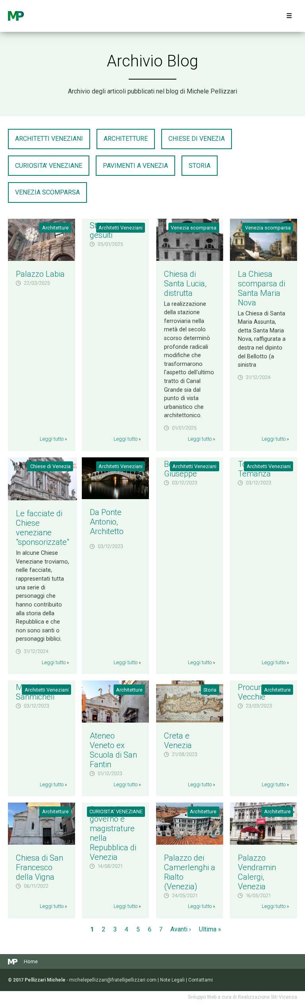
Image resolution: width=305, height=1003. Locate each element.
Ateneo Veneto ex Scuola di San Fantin (113, 750)
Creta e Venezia (178, 740)
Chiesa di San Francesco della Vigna (39, 867)
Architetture (126, 138)
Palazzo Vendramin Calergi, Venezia (257, 872)
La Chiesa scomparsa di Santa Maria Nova (261, 288)
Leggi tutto (52, 439)
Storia (199, 165)
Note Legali (172, 980)
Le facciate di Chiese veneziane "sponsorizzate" (42, 528)
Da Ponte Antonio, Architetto (107, 521)
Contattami (200, 980)
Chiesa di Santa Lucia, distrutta (185, 283)
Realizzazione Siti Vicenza (267, 997)
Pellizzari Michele (16, 16)
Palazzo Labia (40, 274)
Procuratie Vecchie (256, 692)
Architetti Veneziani (49, 138)
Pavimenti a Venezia (135, 165)
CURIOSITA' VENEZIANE (48, 165)
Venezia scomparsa (47, 192)
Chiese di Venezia (196, 138)
